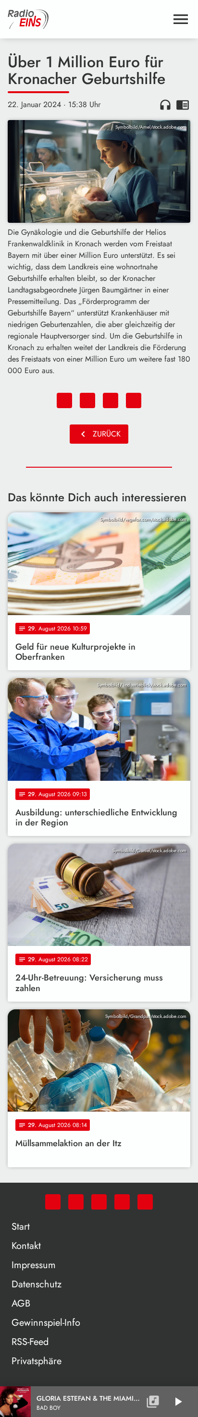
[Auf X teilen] (87, 400)
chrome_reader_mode (182, 104)
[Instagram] (99, 1202)
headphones (165, 104)
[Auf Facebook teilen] (64, 400)
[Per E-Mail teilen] (133, 400)
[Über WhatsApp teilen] (110, 400)
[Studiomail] (122, 1202)
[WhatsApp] (53, 1202)
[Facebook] (76, 1202)
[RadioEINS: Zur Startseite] (87, 19)
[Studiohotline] (145, 1202)
